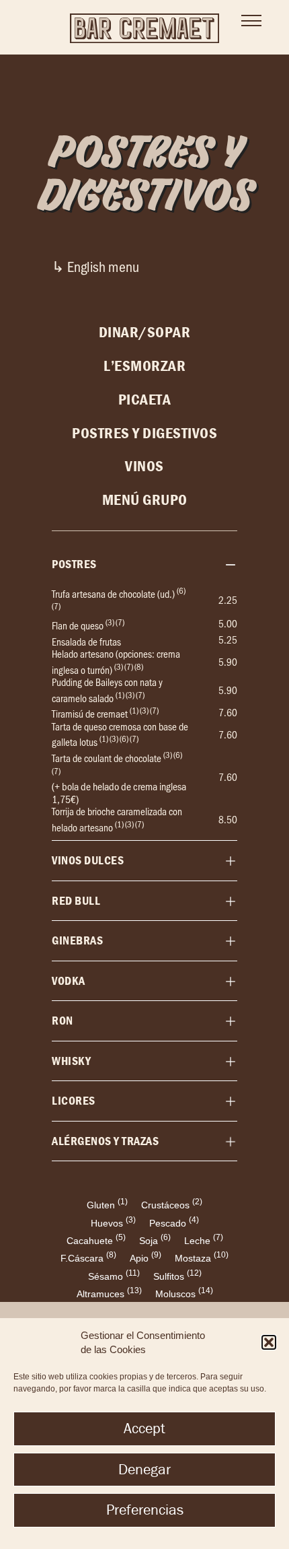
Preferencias (144, 1510)
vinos (144, 465)
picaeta (144, 399)
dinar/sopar (145, 331)
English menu (103, 266)
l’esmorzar (144, 365)
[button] (269, 1342)
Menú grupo (145, 499)
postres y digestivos (144, 432)
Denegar (144, 1469)
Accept (144, 1428)
